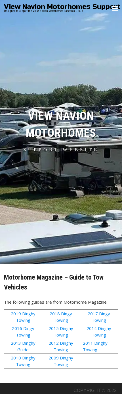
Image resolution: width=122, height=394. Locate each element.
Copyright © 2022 (95, 390)
